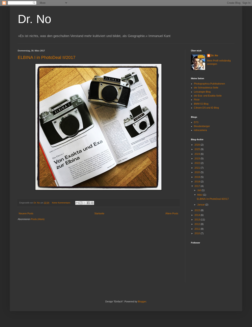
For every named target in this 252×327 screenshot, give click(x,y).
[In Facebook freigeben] (88, 203)
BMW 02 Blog (201, 103)
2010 (198, 233)
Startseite (99, 213)
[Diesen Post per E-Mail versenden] (77, 203)
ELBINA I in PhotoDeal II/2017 (46, 57)
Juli (199, 190)
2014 (198, 215)
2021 (198, 167)
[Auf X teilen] (85, 203)
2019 (198, 177)
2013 (198, 219)
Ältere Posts (171, 213)
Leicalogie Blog (202, 91)
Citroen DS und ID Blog (206, 107)
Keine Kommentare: (61, 203)
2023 (198, 158)
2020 (198, 172)
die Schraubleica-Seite (206, 87)
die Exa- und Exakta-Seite (208, 95)
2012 (198, 224)
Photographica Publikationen (209, 83)
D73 (196, 122)
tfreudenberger (202, 126)
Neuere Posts (26, 213)
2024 (198, 154)
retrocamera (200, 130)
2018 (198, 181)
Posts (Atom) (37, 219)
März (200, 194)
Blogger (142, 301)
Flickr (197, 99)
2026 (198, 144)
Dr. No (34, 19)
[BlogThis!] (81, 203)
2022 (198, 163)
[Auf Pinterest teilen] (92, 203)
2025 (198, 149)
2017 (198, 186)
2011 (198, 229)
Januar (201, 204)
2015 (198, 210)
